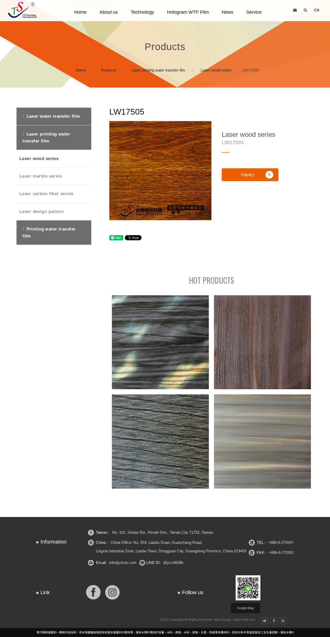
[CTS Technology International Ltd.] (23, 10)
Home (81, 70)
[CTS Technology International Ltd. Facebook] (93, 592)
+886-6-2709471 (282, 542)
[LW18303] (160, 342)
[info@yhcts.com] (295, 10)
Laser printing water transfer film (158, 70)
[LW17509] (160, 441)
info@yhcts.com (123, 562)
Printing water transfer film (49, 232)
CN (316, 10)
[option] (160, 170)
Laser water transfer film (53, 116)
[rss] (283, 620)
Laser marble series (40, 176)
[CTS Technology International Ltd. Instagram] (112, 592)
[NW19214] (262, 441)
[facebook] (273, 620)
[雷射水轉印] (165, 43)
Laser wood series (216, 70)
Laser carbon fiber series (46, 193)
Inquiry (247, 174)
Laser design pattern (41, 211)
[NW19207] (262, 342)
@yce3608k (173, 562)
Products (108, 70)
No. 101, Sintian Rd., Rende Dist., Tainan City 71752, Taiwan (162, 532)
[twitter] (264, 620)
